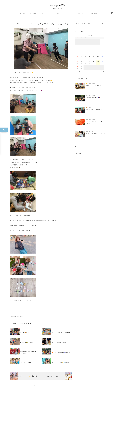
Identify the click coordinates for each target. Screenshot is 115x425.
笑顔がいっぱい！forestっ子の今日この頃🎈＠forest (30, 352)
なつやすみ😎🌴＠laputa (26, 342)
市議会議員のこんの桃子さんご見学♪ (95, 109)
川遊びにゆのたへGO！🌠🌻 (93, 97)
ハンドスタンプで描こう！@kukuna (61, 332)
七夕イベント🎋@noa (25, 362)
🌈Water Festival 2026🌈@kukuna (61, 352)
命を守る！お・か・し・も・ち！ (94, 85)
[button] (112, 13)
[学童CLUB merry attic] (57, 5)
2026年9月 (101, 71)
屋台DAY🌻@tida (24, 332)
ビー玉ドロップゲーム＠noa (59, 342)
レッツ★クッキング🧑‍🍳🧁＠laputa (60, 362)
